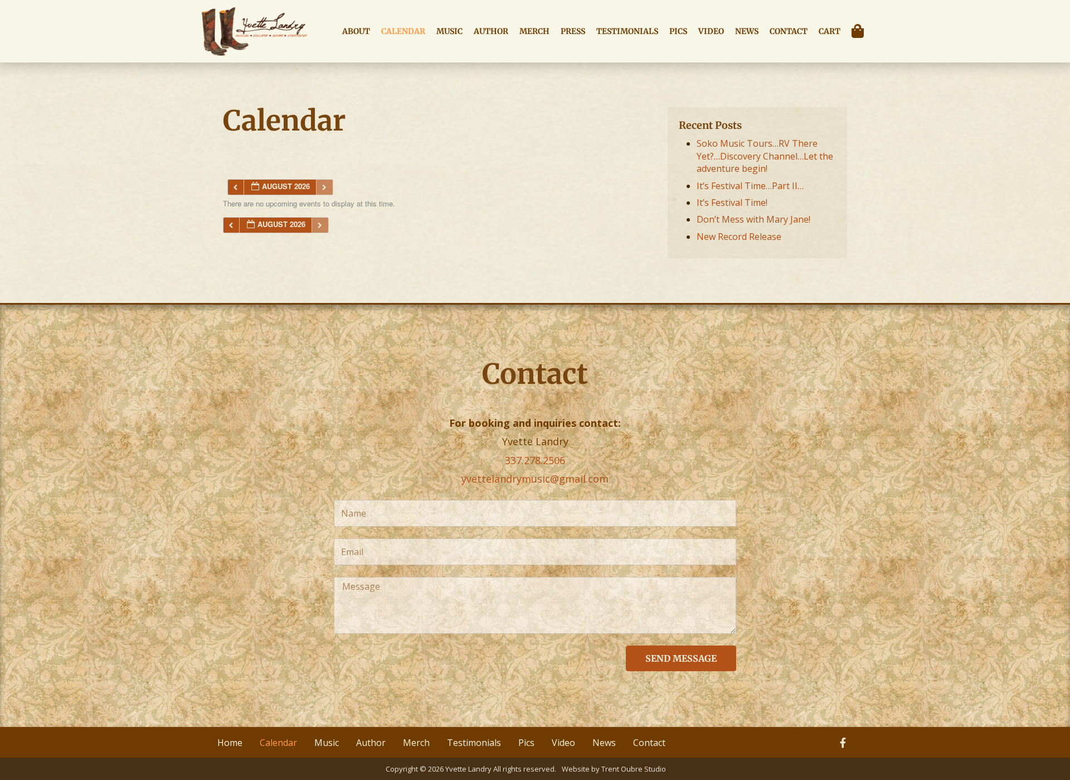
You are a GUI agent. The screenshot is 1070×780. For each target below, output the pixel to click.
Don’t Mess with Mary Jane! (753, 219)
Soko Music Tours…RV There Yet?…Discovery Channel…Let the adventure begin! (765, 156)
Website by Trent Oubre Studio (614, 769)
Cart (829, 31)
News (746, 31)
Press (573, 31)
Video (711, 31)
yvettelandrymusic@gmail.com (535, 478)
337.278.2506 (535, 460)
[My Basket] (860, 31)
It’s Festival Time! (732, 202)
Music (449, 31)
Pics (678, 31)
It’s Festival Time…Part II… (750, 186)
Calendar (403, 31)
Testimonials (627, 31)
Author (491, 31)
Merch (534, 31)
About (356, 31)
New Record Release (739, 236)
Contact (789, 31)
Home (229, 742)
